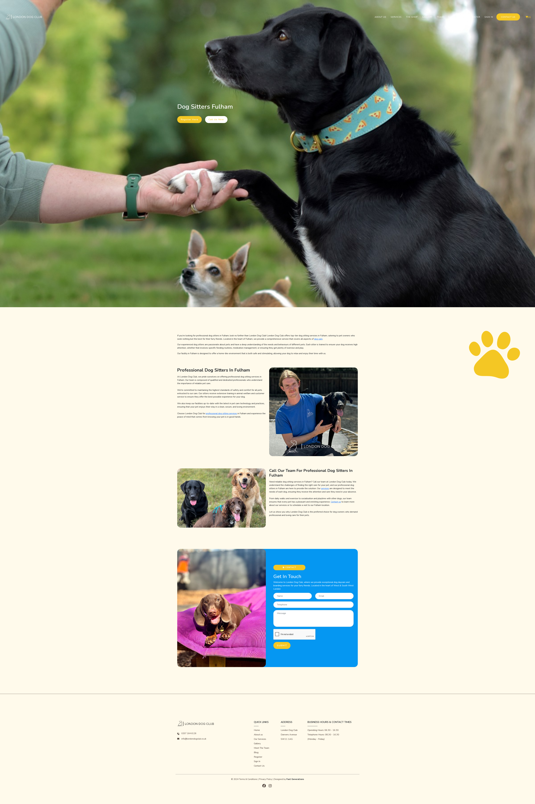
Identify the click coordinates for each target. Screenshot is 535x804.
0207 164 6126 (188, 733)
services (325, 488)
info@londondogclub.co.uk (193, 738)
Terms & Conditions (248, 779)
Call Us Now (216, 119)
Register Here (189, 119)
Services (396, 17)
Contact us (336, 501)
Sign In (489, 17)
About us (258, 734)
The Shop (412, 17)
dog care (318, 338)
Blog (461, 17)
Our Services (260, 739)
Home (257, 730)
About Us (380, 17)
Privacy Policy (265, 779)
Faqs (451, 17)
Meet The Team (261, 748)
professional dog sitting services (221, 413)
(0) (529, 17)
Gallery (427, 17)
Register (474, 17)
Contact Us (508, 17)
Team (440, 17)
